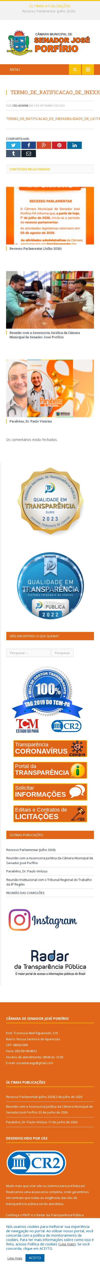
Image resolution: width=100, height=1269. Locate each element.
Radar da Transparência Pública (60, 1215)
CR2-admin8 (20, 105)
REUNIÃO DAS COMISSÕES (25, 893)
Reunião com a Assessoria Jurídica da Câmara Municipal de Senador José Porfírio (51, 11)
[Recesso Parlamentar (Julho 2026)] (50, 216)
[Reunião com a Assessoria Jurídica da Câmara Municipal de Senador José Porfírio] (50, 300)
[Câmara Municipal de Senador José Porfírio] (50, 42)
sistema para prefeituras (65, 1186)
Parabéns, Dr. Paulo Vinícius (30, 421)
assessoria (39, 1192)
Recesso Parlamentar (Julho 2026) (35, 248)
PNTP (26, 1215)
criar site (35, 1186)
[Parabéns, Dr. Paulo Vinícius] (50, 388)
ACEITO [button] (35, 1257)
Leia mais (67, 1244)
